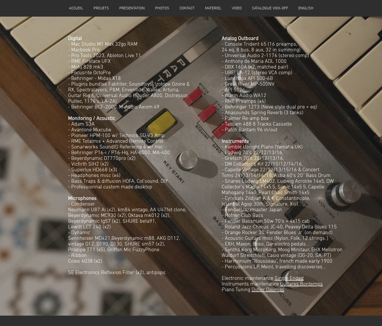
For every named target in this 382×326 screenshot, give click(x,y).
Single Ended (289, 278)
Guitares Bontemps (301, 284)
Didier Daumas (268, 290)
